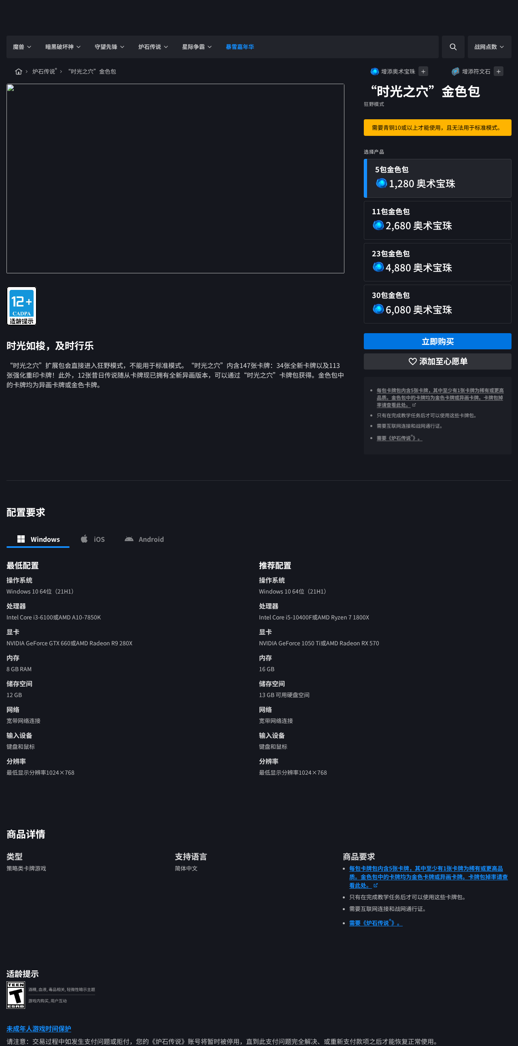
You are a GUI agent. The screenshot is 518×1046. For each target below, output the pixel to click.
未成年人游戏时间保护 (38, 1028)
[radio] (438, 178)
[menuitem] (22, 47)
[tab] (38, 539)
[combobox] (446, 47)
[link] (21, 306)
